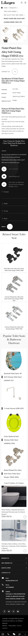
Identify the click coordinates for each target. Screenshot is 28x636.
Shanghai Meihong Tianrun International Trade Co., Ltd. (13, 621)
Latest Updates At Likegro (14, 483)
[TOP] (25, 634)
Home (5, 8)
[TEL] (8, 634)
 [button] (5, 28)
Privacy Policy (12, 625)
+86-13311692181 (13, 169)
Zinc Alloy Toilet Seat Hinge (13, 15)
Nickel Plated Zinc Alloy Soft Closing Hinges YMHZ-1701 (14, 20)
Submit (6, 226)
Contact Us (5, 572)
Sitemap (4, 625)
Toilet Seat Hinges (10, 11)
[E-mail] (3, 634)
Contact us (8, 72)
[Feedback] (19, 634)
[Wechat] (14, 634)
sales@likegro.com (14, 176)
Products (12, 8)
